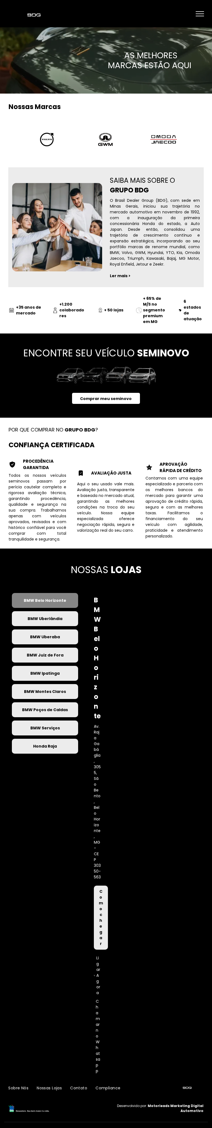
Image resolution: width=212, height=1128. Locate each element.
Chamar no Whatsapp (98, 1036)
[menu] (200, 14)
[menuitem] (18, 1088)
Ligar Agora (98, 975)
